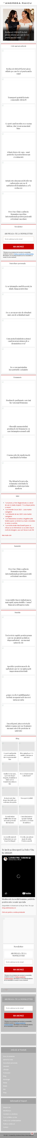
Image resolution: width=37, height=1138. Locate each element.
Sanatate (17, 546)
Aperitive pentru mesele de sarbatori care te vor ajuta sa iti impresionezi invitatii (18, 668)
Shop (4, 1093)
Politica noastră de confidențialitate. (24, 254)
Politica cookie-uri (9, 1124)
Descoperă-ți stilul (27, 798)
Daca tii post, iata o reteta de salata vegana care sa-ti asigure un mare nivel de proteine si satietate (18, 727)
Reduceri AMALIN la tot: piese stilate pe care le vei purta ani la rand (18, 71)
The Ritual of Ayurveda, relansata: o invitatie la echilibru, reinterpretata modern (18, 485)
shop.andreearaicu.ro (9, 908)
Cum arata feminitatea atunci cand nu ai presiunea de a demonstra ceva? (18, 341)
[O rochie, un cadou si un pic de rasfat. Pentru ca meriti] (27, 830)
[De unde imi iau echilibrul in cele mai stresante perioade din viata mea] (10, 810)
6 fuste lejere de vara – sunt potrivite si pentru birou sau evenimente (18, 154)
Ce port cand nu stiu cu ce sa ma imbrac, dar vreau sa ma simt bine (18, 126)
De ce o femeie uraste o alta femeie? (26, 775)
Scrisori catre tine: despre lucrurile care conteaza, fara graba (10, 800)
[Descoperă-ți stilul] (27, 791)
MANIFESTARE (8, 1060)
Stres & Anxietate (9, 1056)
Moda (5, 1083)
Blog (17, 738)
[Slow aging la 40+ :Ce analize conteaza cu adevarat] (27, 746)
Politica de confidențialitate (12, 1121)
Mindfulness (7, 1111)
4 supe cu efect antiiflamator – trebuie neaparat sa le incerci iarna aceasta (18, 697)
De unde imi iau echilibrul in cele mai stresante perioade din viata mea (9, 820)
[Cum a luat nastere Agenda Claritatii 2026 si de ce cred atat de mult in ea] (27, 810)
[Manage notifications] (32, 1133)
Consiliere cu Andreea (10, 1114)
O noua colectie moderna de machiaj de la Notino (18, 456)
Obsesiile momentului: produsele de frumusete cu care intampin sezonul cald (18, 429)
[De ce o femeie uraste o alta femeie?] (27, 767)
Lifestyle (6, 1069)
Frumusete (17, 377)
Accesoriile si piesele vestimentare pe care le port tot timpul (9, 839)
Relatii (5, 1086)
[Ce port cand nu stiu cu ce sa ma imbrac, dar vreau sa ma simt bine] (10, 746)
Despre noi (6, 1107)
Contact (5, 1127)
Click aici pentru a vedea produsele (13, 912)
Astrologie (6, 1079)
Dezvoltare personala (17, 263)
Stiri (17, 496)
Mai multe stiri (6, 535)
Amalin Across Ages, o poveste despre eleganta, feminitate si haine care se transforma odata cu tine (10, 779)
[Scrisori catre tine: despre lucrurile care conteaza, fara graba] (10, 791)
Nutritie (17, 612)
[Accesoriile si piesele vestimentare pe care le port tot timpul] (10, 830)
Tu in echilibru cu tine (10, 1117)
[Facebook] (3, 1039)
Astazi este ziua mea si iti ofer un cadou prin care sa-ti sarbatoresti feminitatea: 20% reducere (18, 184)
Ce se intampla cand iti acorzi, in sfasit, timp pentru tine (18, 287)
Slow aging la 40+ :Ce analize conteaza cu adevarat (26, 755)
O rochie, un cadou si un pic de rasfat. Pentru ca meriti (26, 839)
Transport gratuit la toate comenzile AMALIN (18, 98)
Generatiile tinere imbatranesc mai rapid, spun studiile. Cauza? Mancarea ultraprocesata (18, 602)
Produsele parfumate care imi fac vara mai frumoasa (18, 401)
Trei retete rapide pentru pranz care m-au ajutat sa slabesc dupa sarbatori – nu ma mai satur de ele (18, 639)
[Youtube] (3, 1042)
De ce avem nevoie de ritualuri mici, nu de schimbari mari (18, 313)
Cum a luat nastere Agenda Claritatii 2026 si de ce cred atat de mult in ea (26, 820)
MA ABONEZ (18, 246)
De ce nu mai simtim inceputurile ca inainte (18, 368)
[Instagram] (3, 1036)
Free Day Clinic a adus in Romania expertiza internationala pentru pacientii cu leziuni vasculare (18, 215)
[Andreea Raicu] (17, 2)
